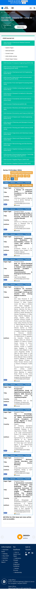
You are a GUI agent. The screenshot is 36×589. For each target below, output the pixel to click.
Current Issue (9, 53)
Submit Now (24, 1)
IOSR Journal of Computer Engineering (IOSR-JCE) (18, 63)
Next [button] (31, 537)
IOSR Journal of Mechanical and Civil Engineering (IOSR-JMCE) (18, 72)
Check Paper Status (11, 59)
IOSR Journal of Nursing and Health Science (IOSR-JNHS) (18, 128)
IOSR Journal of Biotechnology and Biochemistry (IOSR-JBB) (18, 144)
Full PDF (27, 182)
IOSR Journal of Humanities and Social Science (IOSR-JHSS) (17, 99)
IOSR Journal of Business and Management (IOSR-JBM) (18, 108)
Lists (24, 3)
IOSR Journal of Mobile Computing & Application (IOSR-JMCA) (18, 88)
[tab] (18, 174)
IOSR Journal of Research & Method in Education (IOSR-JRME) (18, 94)
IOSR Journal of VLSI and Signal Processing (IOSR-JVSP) (18, 83)
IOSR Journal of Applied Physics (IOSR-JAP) (16, 159)
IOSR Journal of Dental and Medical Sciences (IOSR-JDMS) (17, 43)
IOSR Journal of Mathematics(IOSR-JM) (15, 104)
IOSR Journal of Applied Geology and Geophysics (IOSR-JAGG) (18, 149)
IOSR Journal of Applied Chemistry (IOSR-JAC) (17, 163)
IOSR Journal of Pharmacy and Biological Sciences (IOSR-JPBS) (18, 123)
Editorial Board (9, 50)
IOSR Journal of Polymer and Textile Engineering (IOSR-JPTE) (18, 117)
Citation (6, 182)
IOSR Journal (7, 12)
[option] (18, 2)
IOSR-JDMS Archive (11, 56)
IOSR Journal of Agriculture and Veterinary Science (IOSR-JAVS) (18, 133)
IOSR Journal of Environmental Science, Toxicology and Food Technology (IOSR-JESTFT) (18, 155)
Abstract (12, 182)
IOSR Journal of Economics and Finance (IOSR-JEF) (19, 113)
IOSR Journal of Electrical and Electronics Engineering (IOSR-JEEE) (16, 67)
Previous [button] (5, 537)
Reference (20, 182)
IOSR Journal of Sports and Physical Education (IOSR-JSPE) (17, 139)
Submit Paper (9, 47)
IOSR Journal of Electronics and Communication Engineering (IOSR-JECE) (18, 78)
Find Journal (7, 25)
